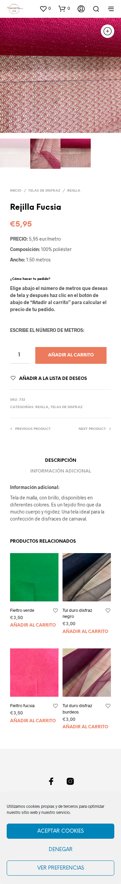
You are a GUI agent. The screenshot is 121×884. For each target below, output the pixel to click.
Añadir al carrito (33, 625)
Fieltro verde (22, 610)
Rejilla (73, 191)
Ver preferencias (60, 868)
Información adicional (60, 471)
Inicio (16, 191)
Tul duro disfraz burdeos (77, 708)
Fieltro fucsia (22, 705)
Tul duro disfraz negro (77, 613)
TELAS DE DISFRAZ (44, 191)
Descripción (60, 460)
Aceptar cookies (60, 831)
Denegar (61, 849)
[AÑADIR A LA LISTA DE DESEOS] (55, 610)
